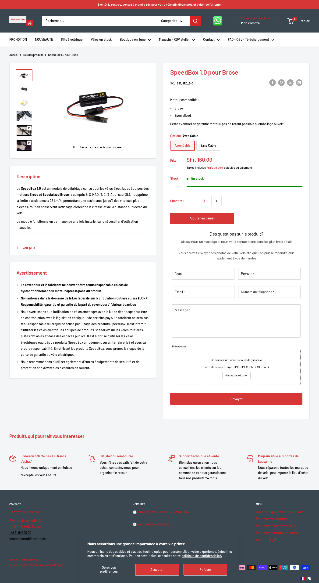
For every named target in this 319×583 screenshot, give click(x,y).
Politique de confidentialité (276, 526)
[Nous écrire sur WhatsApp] (218, 21)
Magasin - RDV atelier (174, 39)
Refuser (205, 570)
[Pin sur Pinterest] (281, 82)
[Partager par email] (299, 82)
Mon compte (250, 23)
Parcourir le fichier (236, 375)
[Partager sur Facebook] (272, 82)
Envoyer (236, 399)
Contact (209, 39)
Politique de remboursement (277, 533)
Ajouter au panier (202, 218)
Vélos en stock (101, 39)
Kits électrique (72, 39)
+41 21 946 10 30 (20, 533)
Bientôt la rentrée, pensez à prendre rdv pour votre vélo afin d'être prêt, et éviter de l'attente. (160, 4)
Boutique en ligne (133, 39)
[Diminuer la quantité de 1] (192, 201)
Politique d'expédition (272, 519)
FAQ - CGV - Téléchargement (248, 39)
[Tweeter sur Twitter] (290, 82)
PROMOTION (18, 39)
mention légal (266, 540)
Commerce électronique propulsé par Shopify (36, 565)
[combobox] (305, 578)
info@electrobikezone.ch (27, 539)
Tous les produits (33, 54)
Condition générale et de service (280, 512)
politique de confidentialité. (201, 556)
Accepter (157, 570)
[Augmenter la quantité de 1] (216, 201)
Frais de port (214, 167)
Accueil (13, 54)
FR (309, 578)
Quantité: (177, 201)
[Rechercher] (195, 21)
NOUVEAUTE (44, 39)
